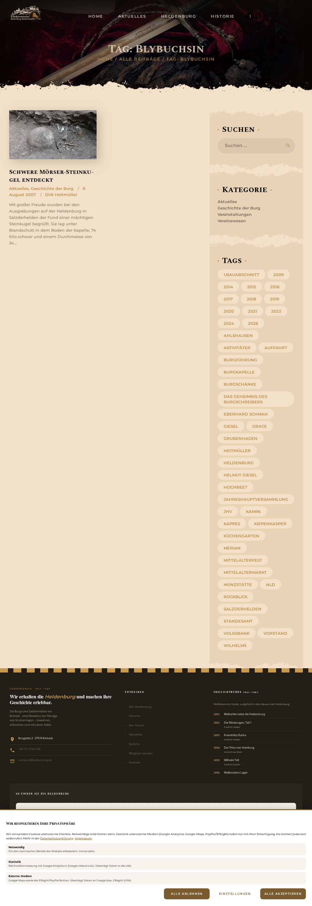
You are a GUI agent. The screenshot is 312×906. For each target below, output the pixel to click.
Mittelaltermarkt (245, 572)
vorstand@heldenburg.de (35, 760)
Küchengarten (241, 535)
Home (105, 59)
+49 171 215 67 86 (29, 749)
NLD (270, 584)
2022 (276, 311)
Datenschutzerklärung (56, 838)
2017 (228, 299)
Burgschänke (240, 384)
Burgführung (240, 359)
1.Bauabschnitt (241, 274)
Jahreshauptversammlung (256, 499)
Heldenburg (239, 462)
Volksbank (237, 633)
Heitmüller (237, 450)
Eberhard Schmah (246, 414)
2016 (274, 286)
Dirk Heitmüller (61, 194)
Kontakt (134, 762)
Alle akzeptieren (283, 893)
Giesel (231, 426)
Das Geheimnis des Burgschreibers (245, 399)
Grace (259, 426)
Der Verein (136, 725)
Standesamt (238, 621)
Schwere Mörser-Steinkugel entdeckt (51, 176)
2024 (229, 323)
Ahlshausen (238, 335)
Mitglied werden (141, 753)
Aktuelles (19, 188)
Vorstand (275, 633)
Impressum (83, 838)
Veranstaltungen (235, 214)
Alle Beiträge (140, 59)
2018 (251, 299)
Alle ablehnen (187, 893)
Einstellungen (235, 893)
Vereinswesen (232, 220)
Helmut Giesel (240, 474)
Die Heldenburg (140, 707)
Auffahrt (275, 347)
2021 (252, 311)
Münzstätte (238, 584)
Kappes (232, 523)
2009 (278, 274)
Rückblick (235, 596)
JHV (228, 511)
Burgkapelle (239, 372)
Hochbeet (235, 487)
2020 (229, 311)
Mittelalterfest (243, 560)
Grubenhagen (240, 438)
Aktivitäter (237, 347)
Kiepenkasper (270, 523)
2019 (274, 299)
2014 (228, 286)
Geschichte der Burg (52, 188)
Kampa (253, 511)
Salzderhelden (242, 608)
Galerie (134, 744)
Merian (232, 548)
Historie (134, 716)
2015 (251, 286)
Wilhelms (235, 645)
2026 (253, 323)
